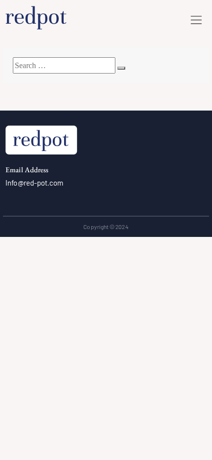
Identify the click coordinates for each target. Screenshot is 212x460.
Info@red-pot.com (34, 182)
